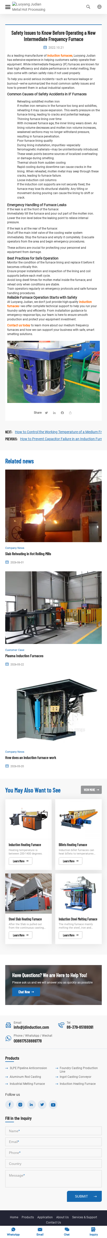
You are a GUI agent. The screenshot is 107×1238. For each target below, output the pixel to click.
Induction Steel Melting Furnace (78, 919)
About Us (62, 1217)
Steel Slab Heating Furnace (25, 919)
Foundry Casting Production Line (79, 1069)
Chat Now (26, 992)
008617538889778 (28, 1040)
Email (40, 1231)
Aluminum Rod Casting (25, 1077)
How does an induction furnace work (30, 757)
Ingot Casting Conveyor (75, 1077)
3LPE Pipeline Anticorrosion (28, 1068)
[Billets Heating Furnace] (78, 819)
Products (28, 1217)
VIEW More (91, 789)
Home (14, 1217)
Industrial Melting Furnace (27, 1084)
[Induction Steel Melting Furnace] (78, 893)
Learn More (20, 861)
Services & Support (84, 1217)
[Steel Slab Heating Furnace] (28, 893)
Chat (67, 1231)
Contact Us (53, 1222)
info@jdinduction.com (31, 1027)
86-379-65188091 (80, 1027)
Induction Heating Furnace (25, 845)
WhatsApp (13, 1231)
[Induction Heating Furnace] (28, 819)
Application (45, 1217)
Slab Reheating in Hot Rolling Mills (28, 553)
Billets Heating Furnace (73, 845)
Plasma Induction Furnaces (24, 655)
